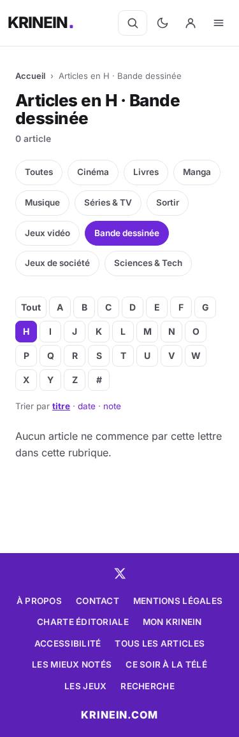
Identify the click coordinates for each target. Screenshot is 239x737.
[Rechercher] (132, 23)
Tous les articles (160, 643)
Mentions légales (177, 601)
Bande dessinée (126, 233)
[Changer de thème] (162, 22)
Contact (97, 601)
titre (61, 406)
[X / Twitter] (119, 573)
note (112, 406)
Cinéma (93, 172)
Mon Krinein (172, 622)
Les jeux (85, 686)
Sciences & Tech (148, 263)
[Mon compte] (190, 22)
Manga (197, 172)
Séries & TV (108, 202)
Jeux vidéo (47, 233)
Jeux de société (57, 263)
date (87, 406)
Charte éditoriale (83, 622)
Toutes (39, 172)
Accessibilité (67, 643)
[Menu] (218, 22)
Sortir (167, 202)
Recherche (147, 686)
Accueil (30, 76)
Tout (31, 307)
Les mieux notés (72, 664)
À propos (39, 601)
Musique (42, 202)
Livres (146, 172)
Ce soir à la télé (166, 664)
